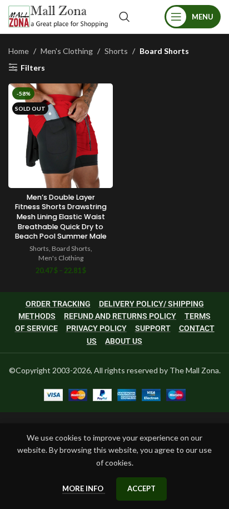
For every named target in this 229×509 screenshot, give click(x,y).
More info (83, 488)
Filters (33, 67)
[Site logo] (58, 16)
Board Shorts (71, 248)
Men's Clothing (67, 51)
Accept (141, 488)
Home (18, 51)
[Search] (124, 17)
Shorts (116, 51)
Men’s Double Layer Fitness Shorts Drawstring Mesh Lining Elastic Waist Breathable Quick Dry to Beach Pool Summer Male (61, 216)
